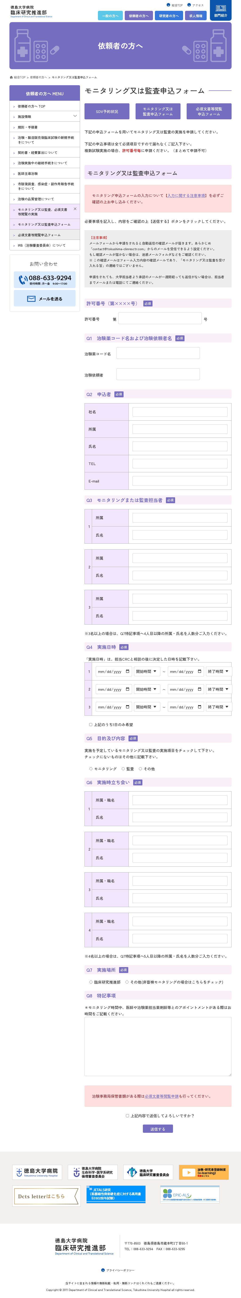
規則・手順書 (28, 127)
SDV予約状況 (107, 111)
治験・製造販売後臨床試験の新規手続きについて (46, 140)
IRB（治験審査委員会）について (42, 245)
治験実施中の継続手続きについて (42, 163)
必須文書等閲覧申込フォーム (209, 111)
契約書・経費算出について (37, 152)
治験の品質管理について (36, 199)
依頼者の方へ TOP (31, 106)
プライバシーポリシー (120, 1270)
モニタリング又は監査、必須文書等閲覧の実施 (42, 212)
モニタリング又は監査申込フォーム (44, 224)
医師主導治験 (28, 173)
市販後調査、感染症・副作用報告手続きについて (46, 186)
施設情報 (24, 116)
